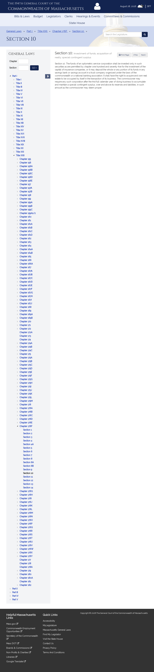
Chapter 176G (26, 491)
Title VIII (20, 105)
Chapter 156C (26, 173)
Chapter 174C (26, 350)
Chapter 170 (26, 321)
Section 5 (28, 448)
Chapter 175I (26, 386)
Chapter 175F (26, 375)
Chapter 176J (26, 502)
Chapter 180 (26, 574)
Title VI (19, 97)
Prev (137, 55)
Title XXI (20, 152)
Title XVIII (21, 141)
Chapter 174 (25, 339)
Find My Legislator (52, 634)
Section (13, 67)
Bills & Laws (22, 16)
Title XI (19, 115)
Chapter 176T (26, 538)
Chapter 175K (26, 393)
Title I (19, 79)
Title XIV (20, 126)
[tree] (28, 337)
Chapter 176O (26, 520)
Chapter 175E (26, 372)
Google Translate (15, 661)
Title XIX (20, 144)
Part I (15, 76)
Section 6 (28, 451)
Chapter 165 (26, 256)
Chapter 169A (26, 314)
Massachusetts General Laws (57, 630)
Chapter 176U (26, 542)
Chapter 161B (26, 227)
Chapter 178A (26, 567)
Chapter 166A (26, 264)
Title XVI (20, 134)
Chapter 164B (26, 253)
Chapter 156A (26, 166)
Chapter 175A (26, 357)
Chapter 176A (26, 408)
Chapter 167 (26, 267)
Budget (38, 16)
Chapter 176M (27, 513)
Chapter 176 (26, 404)
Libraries (10, 657)
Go (35, 67)
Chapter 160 (26, 217)
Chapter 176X (26, 552)
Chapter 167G (26, 292)
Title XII (20, 119)
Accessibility (49, 621)
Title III (19, 87)
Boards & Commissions (18, 648)
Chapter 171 (25, 325)
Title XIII (20, 123)
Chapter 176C (26, 415)
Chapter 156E (26, 180)
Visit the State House (53, 639)
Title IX (19, 108)
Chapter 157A (26, 188)
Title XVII (20, 137)
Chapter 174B (26, 347)
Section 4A (28, 444)
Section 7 (28, 455)
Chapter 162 (26, 238)
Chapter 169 (26, 310)
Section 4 (28, 440)
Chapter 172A (26, 332)
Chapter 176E (26, 422)
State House (77, 23)
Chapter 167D (26, 282)
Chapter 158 (26, 195)
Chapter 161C (26, 231)
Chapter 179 (26, 570)
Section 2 (28, 433)
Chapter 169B (26, 318)
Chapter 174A (26, 343)
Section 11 (28, 477)
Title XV (20, 130)
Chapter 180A (26, 578)
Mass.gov (11, 624)
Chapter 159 (26, 199)
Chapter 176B (26, 412)
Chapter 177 (25, 560)
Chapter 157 (25, 184)
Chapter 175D (26, 368)
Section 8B (28, 466)
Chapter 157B (26, 191)
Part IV (15, 596)
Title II (19, 83)
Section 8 (28, 458)
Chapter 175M (26, 401)
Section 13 (28, 484)
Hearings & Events (88, 16)
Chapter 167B (26, 274)
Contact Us (48, 643)
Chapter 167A (26, 271)
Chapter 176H (26, 495)
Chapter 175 (25, 354)
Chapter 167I (26, 300)
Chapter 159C (26, 209)
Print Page (124, 55)
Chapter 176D (26, 419)
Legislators (53, 16)
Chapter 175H (26, 383)
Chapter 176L (26, 509)
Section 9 (28, 469)
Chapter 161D (26, 235)
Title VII (20, 101)
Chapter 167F (26, 289)
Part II (15, 588)
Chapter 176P (26, 523)
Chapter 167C (26, 278)
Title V (19, 94)
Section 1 (27, 430)
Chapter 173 (26, 336)
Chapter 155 (25, 159)
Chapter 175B (26, 361)
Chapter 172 (26, 329)
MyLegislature (50, 625)
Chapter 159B (26, 206)
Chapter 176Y (26, 556)
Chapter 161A (26, 224)
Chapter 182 (26, 585)
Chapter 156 (26, 162)
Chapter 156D (26, 177)
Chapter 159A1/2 (28, 213)
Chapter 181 (26, 581)
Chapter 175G (26, 379)
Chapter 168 (26, 307)
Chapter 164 (26, 245)
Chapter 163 (26, 242)
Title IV (19, 90)
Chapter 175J (26, 390)
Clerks (69, 16)
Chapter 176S (26, 534)
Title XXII (20, 155)
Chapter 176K (26, 505)
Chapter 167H (26, 296)
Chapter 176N (26, 516)
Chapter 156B (26, 170)
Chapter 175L (26, 397)
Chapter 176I (26, 498)
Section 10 (28, 473)
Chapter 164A (26, 249)
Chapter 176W (27, 549)
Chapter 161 (26, 220)
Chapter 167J (26, 303)
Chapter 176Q (26, 527)
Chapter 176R (26, 531)
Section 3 (28, 437)
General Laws (14, 31)
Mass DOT (11, 643)
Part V (15, 599)
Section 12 (28, 480)
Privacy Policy (49, 648)
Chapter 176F (26, 426)
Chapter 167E (26, 285)
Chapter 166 (26, 260)
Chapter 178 (26, 563)
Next (143, 55)
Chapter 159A (26, 202)
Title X (19, 112)
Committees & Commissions (122, 16)
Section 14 (28, 487)
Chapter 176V (26, 545)
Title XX (20, 148)
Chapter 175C (26, 365)
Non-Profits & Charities (17, 652)
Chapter (13, 61)
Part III (15, 592)
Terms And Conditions (54, 652)
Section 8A (28, 462)
